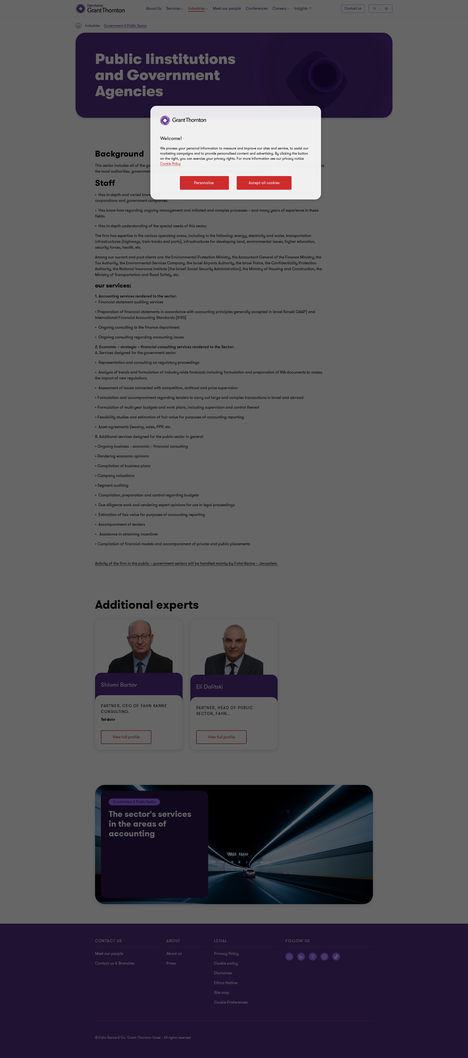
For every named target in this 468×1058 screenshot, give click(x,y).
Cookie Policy (170, 163)
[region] (235, 152)
